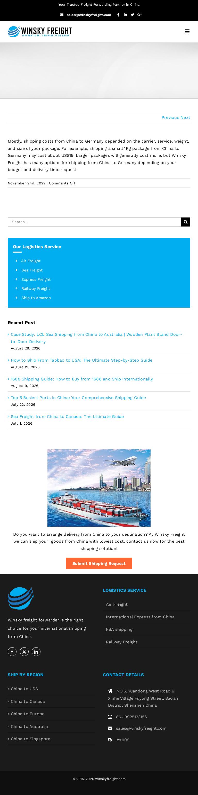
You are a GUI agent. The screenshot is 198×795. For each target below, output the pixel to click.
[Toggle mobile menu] (187, 31)
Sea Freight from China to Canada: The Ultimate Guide (67, 416)
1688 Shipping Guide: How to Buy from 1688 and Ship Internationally (82, 379)
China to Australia (29, 726)
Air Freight (117, 604)
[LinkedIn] (36, 651)
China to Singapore (30, 738)
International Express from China (140, 616)
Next (185, 117)
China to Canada (28, 701)
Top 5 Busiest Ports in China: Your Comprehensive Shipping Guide (78, 397)
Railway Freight (122, 642)
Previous (170, 117)
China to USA (24, 688)
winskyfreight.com (110, 779)
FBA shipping (119, 629)
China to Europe (28, 713)
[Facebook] (12, 651)
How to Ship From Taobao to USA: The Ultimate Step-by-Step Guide (81, 360)
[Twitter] (24, 651)
